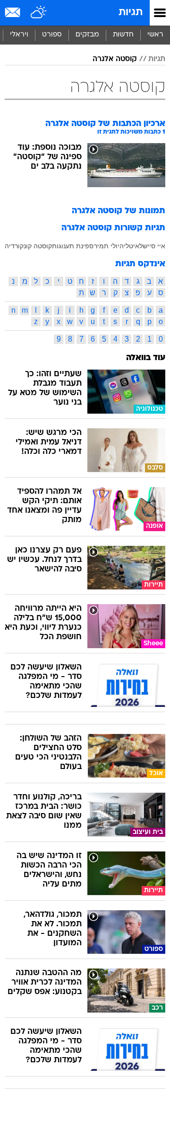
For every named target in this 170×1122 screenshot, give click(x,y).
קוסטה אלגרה (115, 59)
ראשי (155, 34)
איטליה (129, 246)
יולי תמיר (106, 246)
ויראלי (19, 34)
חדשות (123, 34)
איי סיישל (152, 246)
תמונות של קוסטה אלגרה (118, 211)
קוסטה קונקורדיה (28, 246)
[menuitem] (123, 35)
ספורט (52, 34)
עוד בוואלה (145, 358)
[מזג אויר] (39, 13)
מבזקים (87, 34)
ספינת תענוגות (73, 246)
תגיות (131, 13)
